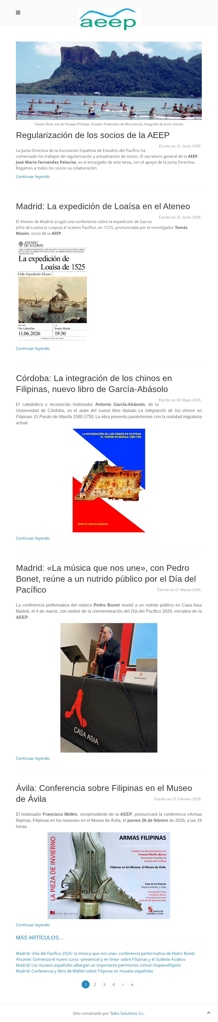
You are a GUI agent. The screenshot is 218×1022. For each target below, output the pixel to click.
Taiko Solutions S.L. (127, 1013)
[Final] (132, 984)
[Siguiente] (123, 984)
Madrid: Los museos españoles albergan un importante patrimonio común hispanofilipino (98, 965)
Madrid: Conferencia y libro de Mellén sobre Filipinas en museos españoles (84, 970)
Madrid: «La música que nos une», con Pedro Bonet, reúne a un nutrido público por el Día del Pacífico (106, 579)
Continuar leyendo (33, 176)
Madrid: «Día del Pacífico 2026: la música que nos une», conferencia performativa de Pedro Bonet (105, 953)
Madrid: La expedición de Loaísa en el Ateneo (103, 206)
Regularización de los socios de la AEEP (93, 135)
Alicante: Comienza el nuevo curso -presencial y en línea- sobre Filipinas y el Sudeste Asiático (101, 959)
